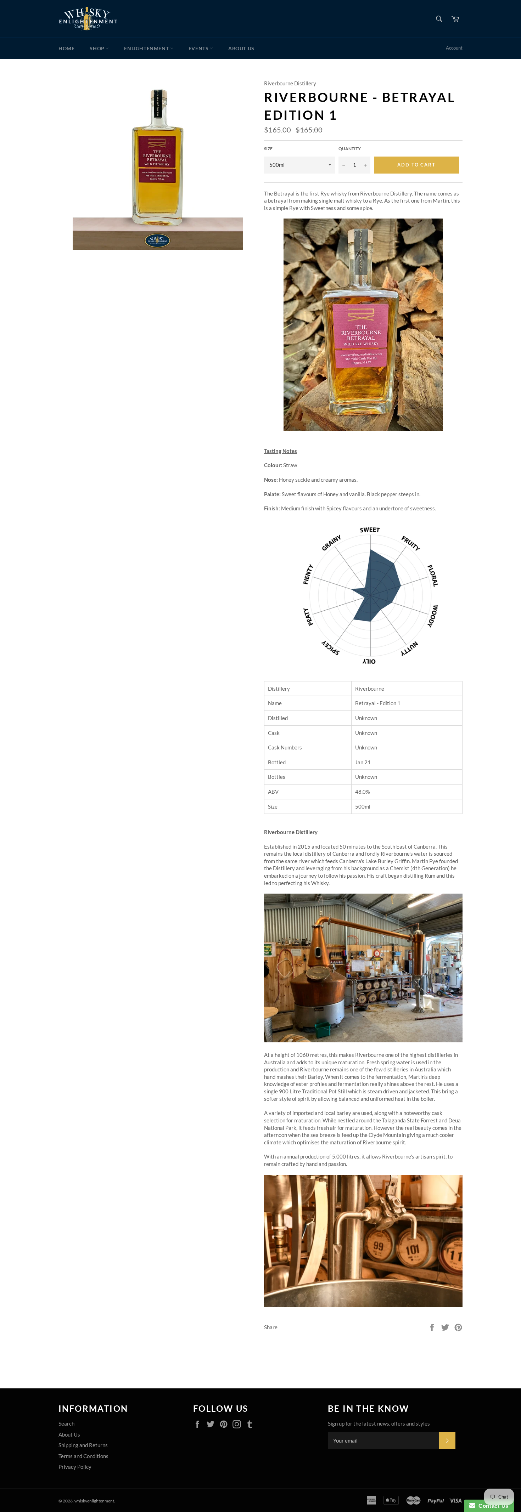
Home (66, 48)
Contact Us (492, 1506)
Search (66, 1423)
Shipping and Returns (83, 1445)
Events (199, 48)
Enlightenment (147, 48)
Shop (98, 48)
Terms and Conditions (83, 1456)
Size (268, 148)
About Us (241, 48)
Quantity (349, 148)
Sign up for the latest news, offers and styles (379, 1423)
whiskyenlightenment (94, 1500)
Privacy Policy (74, 1466)
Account (454, 48)
